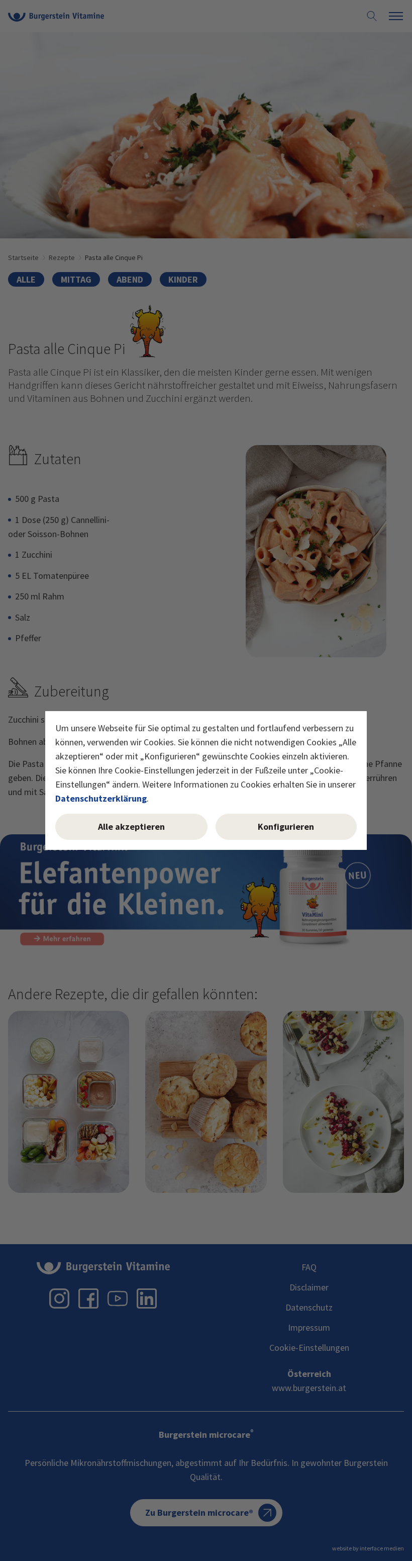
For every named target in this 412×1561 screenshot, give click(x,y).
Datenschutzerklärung (101, 798)
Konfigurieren (286, 826)
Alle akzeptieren (131, 826)
